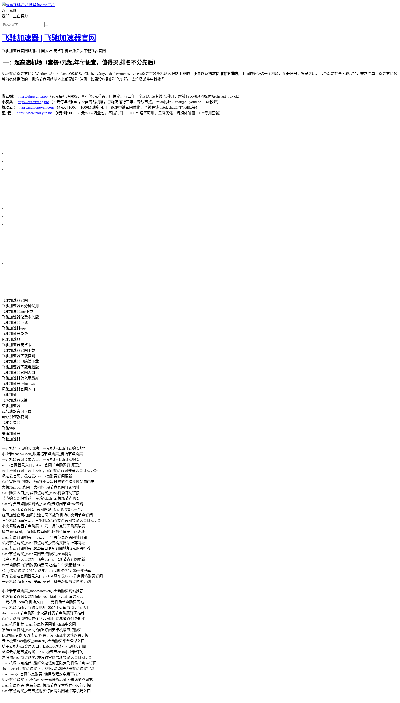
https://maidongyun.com (36, 107)
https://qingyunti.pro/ (33, 96)
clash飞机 (47, 5)
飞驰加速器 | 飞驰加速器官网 (49, 38)
